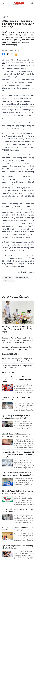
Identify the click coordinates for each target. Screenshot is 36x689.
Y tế (9, 17)
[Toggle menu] (4, 3)
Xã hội (4, 17)
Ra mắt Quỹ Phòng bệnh (10, 354)
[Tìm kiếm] (32, 3)
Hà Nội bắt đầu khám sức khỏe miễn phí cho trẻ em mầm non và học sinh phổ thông (17, 379)
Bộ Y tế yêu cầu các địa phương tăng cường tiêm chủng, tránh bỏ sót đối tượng (17, 329)
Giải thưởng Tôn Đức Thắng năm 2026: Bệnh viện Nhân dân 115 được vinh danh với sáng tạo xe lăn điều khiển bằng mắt (17, 340)
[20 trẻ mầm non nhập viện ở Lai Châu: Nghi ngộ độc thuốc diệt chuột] (18, 3)
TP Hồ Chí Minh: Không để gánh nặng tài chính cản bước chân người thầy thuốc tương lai (18, 454)
